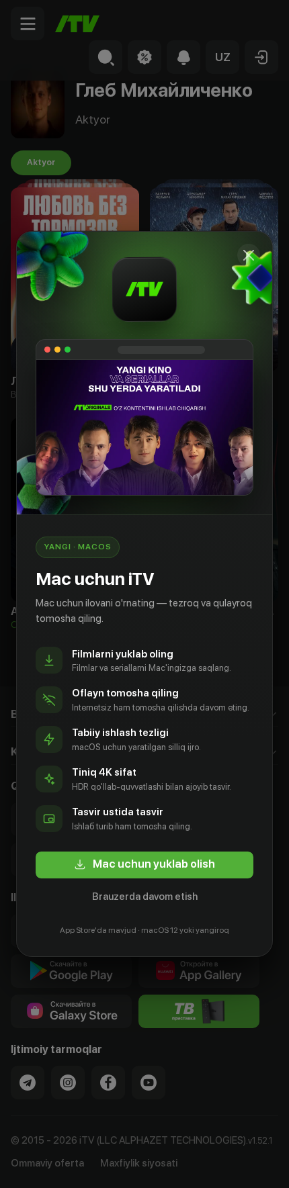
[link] (144, 865)
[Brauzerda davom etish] (248, 255)
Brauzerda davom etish (145, 896)
